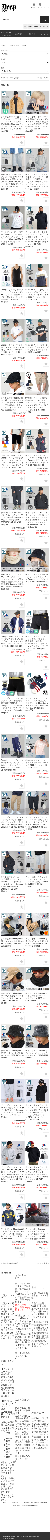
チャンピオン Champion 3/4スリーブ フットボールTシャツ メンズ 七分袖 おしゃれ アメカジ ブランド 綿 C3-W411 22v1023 (12, 1234)
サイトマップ (43, 34)
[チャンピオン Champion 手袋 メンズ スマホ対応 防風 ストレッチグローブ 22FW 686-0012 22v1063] (37, 924)
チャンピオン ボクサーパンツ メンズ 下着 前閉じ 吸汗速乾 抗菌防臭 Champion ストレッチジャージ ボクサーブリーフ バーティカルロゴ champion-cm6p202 (12, 705)
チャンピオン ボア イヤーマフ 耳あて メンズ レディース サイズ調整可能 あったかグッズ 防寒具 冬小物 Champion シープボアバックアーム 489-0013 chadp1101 (37, 124)
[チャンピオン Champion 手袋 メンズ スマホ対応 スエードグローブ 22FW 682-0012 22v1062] (13, 924)
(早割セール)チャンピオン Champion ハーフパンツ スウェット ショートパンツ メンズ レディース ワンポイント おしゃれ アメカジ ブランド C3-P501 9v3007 (12, 461)
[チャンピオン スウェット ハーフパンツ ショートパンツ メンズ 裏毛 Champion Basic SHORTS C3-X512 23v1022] (37, 862)
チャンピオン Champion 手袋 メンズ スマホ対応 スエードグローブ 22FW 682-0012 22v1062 (12, 942)
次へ (41, 78)
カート (40, 7)
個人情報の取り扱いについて (11, 1536)
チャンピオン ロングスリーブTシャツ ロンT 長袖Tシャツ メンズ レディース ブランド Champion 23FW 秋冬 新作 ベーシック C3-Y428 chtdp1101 (12, 238)
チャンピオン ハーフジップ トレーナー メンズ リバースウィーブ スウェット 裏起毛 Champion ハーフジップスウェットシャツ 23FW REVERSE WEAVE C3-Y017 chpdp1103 (37, 519)
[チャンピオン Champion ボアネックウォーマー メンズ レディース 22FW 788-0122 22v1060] (37, 979)
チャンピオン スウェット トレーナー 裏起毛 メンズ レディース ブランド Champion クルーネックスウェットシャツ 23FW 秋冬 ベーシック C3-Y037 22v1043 (36, 1174)
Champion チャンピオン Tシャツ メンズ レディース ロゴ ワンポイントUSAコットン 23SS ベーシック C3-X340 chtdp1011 (37, 294)
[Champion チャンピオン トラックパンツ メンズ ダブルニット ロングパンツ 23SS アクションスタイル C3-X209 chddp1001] (13, 746)
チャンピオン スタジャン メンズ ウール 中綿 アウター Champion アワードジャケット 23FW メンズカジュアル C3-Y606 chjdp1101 (37, 460)
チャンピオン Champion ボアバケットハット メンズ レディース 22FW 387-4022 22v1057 (36, 1054)
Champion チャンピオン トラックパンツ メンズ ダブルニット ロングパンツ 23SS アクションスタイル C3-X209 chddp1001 (12, 765)
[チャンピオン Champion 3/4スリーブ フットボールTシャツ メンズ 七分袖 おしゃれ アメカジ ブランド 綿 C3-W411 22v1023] (13, 1214)
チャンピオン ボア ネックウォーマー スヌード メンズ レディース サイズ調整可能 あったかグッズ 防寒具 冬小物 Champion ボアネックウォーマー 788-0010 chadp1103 (12, 581)
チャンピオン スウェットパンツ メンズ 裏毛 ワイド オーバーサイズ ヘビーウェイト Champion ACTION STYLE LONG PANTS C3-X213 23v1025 (37, 823)
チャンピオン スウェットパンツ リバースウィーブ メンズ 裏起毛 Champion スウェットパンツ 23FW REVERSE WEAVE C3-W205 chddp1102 (12, 518)
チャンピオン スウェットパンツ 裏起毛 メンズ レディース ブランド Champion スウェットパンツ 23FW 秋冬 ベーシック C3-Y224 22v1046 (12, 1111)
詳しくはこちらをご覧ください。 (22, 1355)
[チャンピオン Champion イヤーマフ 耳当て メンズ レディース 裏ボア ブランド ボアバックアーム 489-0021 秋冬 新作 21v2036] (37, 1214)
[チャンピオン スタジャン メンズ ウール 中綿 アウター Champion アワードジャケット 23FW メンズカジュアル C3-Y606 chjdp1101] (37, 441)
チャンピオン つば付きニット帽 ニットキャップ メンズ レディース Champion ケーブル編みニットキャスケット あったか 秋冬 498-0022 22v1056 (12, 404)
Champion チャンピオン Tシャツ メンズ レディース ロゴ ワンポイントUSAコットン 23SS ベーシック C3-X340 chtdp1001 (12, 350)
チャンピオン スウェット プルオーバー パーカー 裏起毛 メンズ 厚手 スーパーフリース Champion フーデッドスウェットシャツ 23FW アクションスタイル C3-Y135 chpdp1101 (37, 181)
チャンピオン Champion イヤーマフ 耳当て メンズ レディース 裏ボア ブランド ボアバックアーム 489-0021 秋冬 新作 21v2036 (37, 1234)
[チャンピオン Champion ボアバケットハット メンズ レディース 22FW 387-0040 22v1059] (13, 1036)
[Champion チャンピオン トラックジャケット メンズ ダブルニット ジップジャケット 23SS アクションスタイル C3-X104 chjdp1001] (13, 622)
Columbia (36, 26)
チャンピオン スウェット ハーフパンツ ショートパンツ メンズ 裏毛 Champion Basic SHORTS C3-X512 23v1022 (36, 882)
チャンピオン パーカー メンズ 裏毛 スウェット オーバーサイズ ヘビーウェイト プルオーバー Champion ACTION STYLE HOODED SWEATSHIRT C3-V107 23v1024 (12, 884)
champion (30, 26)
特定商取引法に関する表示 (31, 1536)
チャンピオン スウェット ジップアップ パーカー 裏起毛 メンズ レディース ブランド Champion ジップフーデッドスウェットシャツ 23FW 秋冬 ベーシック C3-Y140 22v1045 (37, 1112)
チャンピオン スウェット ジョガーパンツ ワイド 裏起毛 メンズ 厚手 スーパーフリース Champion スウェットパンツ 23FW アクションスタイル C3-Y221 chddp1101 (12, 181)
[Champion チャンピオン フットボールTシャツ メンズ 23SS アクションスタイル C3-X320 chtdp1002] (37, 330)
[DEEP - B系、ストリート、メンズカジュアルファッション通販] (9, 12)
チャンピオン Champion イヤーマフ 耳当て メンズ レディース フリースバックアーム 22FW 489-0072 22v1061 (12, 998)
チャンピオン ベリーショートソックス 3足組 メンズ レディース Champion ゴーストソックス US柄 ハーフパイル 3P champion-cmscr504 (36, 704)
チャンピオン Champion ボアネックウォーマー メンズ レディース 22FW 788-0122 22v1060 (36, 997)
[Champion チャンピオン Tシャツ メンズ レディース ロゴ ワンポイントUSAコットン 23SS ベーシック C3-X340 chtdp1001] (13, 330)
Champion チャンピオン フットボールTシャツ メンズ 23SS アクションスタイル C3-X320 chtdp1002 (37, 348)
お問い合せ (31, 34)
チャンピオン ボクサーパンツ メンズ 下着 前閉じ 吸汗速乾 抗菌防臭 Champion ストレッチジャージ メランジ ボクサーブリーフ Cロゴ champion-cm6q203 (36, 643)
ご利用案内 (18, 34)
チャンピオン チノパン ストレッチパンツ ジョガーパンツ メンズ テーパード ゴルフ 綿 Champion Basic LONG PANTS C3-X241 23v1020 (12, 822)
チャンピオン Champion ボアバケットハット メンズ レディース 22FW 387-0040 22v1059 (12, 1054)
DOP (25, 26)
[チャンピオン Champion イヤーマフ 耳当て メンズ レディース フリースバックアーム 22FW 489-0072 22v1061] (13, 979)
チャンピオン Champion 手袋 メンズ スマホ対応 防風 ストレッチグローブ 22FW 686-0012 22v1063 (37, 942)
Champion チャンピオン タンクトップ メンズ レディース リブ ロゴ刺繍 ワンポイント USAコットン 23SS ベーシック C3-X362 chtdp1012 (12, 296)
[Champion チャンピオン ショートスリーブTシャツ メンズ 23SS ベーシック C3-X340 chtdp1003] (37, 746)
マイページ (34, 7)
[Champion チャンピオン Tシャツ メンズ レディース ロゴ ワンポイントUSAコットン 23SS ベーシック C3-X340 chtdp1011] (37, 275)
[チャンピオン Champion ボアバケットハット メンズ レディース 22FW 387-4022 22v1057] (37, 1036)
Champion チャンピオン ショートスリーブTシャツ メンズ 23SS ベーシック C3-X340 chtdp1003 (37, 764)
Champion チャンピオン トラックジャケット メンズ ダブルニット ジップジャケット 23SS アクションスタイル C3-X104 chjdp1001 (12, 641)
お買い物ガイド (9, 1538)
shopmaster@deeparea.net (29, 1505)
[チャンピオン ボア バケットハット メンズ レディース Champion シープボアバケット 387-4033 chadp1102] (37, 560)
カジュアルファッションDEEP (6, 34)
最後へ (46, 78)
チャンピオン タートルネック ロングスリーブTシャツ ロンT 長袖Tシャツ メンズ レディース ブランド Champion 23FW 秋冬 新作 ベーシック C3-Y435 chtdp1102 (37, 239)
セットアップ (44, 26)
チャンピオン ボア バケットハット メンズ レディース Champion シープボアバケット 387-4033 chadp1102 (36, 578)
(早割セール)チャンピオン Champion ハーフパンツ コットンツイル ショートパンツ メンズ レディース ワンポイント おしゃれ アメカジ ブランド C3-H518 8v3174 (37, 405)
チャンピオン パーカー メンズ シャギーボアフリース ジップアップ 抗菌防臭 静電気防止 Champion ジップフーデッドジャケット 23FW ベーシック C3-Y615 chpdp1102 (12, 124)
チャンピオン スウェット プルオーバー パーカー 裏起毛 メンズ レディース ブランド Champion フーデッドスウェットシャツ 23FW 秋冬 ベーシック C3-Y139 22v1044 (12, 1174)
